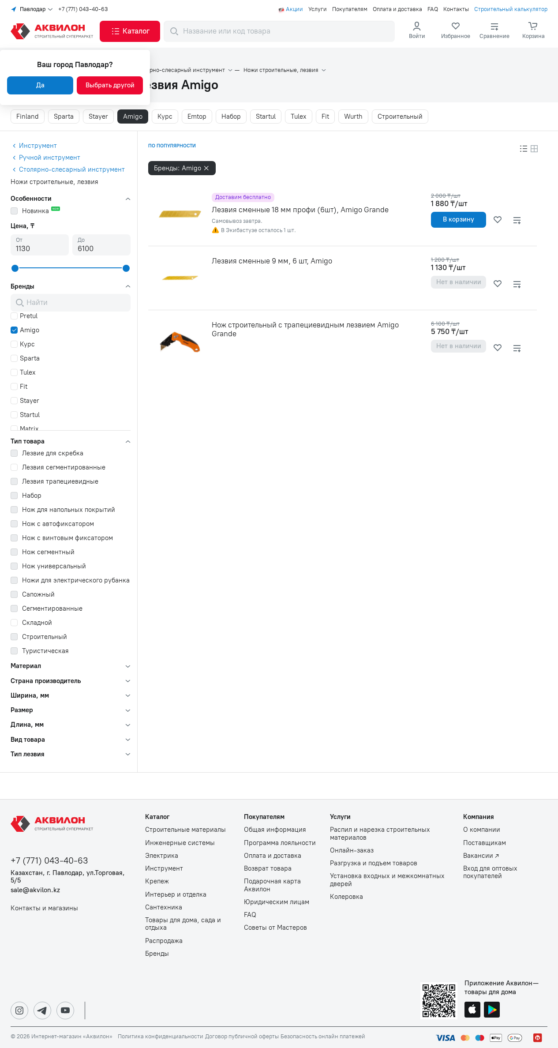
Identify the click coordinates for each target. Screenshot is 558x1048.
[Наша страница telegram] (42, 1010)
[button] (130, 31)
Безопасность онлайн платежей (323, 1036)
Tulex (299, 116)
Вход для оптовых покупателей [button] (490, 872)
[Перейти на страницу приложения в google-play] (492, 1010)
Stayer (98, 116)
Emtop (196, 116)
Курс (164, 116)
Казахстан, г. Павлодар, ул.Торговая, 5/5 (68, 876)
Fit (325, 116)
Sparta (64, 116)
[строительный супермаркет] (53, 31)
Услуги (317, 9)
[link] (455, 31)
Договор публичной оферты (242, 1036)
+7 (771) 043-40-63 (83, 9)
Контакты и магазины (44, 908)
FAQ (432, 9)
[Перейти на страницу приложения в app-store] (472, 1010)
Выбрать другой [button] (110, 85)
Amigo (132, 116)
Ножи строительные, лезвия (280, 70)
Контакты (456, 9)
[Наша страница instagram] (19, 1010)
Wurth (353, 116)
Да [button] (40, 85)
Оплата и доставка (397, 9)
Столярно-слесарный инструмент (179, 70)
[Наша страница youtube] (65, 1010)
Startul (266, 116)
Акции (294, 9)
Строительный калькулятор (510, 9)
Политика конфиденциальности (160, 1036)
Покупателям (349, 9)
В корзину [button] (458, 219)
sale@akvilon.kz (35, 890)
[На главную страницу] (53, 823)
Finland (27, 116)
